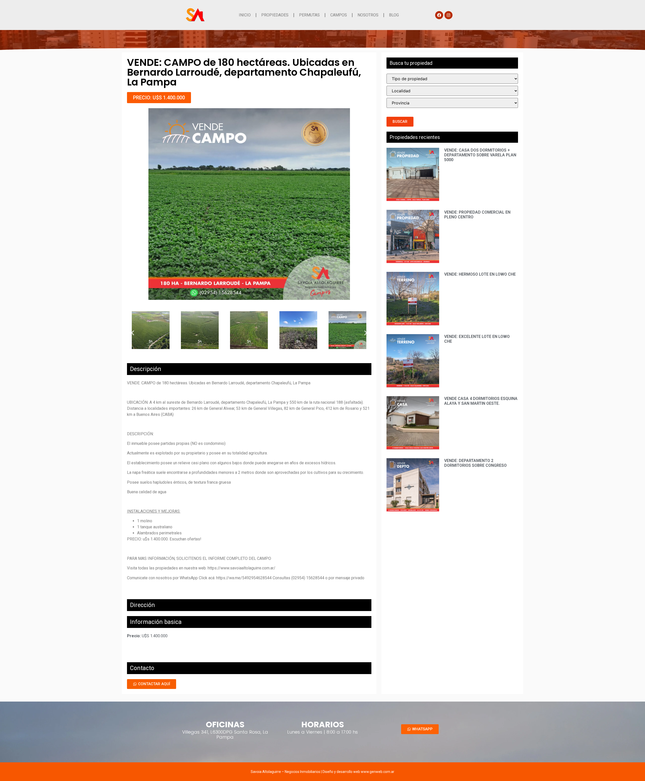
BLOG (394, 15)
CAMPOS (338, 15)
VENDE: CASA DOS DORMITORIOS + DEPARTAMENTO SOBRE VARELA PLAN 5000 (480, 155)
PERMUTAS (309, 15)
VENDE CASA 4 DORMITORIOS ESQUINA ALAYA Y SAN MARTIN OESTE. (481, 401)
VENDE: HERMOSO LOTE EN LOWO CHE (480, 274)
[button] (159, 97)
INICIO (245, 15)
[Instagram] (448, 15)
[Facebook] (439, 15)
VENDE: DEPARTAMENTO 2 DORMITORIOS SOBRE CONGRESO (475, 463)
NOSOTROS (368, 15)
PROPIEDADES (274, 15)
